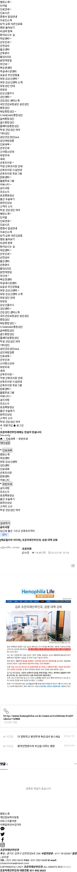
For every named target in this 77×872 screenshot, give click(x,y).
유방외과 (4, 155)
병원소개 (4, 2)
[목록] (73, 566)
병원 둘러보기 (7, 27)
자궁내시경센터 (8, 71)
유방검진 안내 (7, 86)
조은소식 (4, 191)
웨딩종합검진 (7, 111)
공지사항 (4, 188)
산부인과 (4, 42)
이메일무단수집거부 (10, 824)
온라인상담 (6, 202)
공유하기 (5, 523)
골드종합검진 (7, 122)
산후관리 (4, 53)
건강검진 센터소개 (9, 100)
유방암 (3, 89)
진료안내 (4, 9)
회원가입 (8, 425)
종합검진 (4, 108)
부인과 (3, 64)
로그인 (20, 425)
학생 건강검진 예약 (10, 129)
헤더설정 (5, 442)
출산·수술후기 (7, 199)
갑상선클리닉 (7, 93)
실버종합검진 (7, 118)
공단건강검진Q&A (9, 137)
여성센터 (4, 38)
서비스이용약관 (8, 821)
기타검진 (4, 133)
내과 (2, 159)
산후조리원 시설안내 (11, 170)
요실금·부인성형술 (9, 75)
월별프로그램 (7, 181)
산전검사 (4, 45)
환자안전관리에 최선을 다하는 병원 (36, 746)
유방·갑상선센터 (8, 78)
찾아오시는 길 (7, 35)
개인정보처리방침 (9, 817)
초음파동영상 (7, 195)
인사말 (3, 5)
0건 (27, 552)
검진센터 (4, 97)
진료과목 (4, 144)
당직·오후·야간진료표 (11, 24)
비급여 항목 (6, 31)
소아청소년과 (7, 151)
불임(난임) (5, 56)
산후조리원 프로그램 (11, 173)
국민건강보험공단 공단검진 (14, 104)
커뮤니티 (4, 184)
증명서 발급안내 (8, 16)
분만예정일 (6, 60)
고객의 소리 (6, 206)
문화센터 (4, 177)
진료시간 (4, 13)
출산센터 (4, 49)
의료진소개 (6, 20)
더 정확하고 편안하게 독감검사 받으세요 (39, 736)
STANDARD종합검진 (11, 115)
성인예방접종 (7, 140)
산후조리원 (6, 162)
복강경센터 (6, 67)
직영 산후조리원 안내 (11, 166)
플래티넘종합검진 (9, 126)
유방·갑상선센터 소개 (11, 82)
